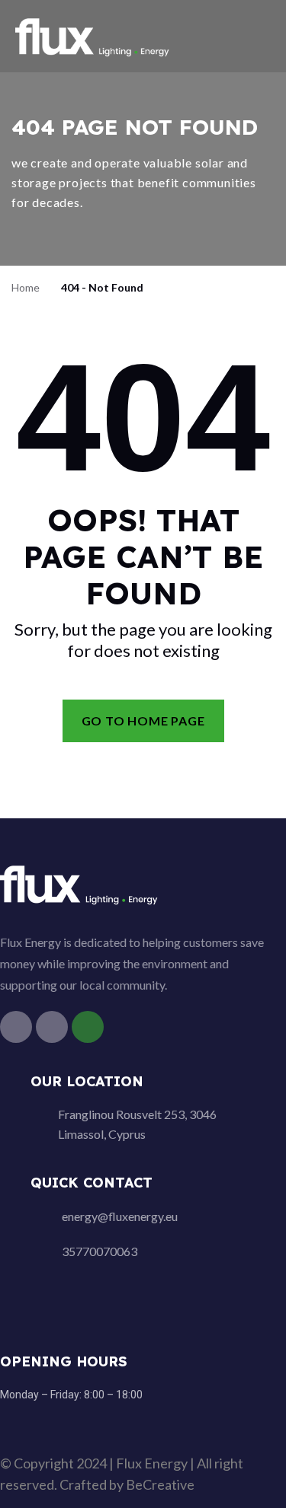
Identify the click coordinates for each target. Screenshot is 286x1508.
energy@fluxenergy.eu (120, 1216)
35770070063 (99, 1251)
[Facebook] (16, 1027)
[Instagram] (52, 1027)
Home (25, 287)
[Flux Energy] (93, 34)
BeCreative (160, 1484)
